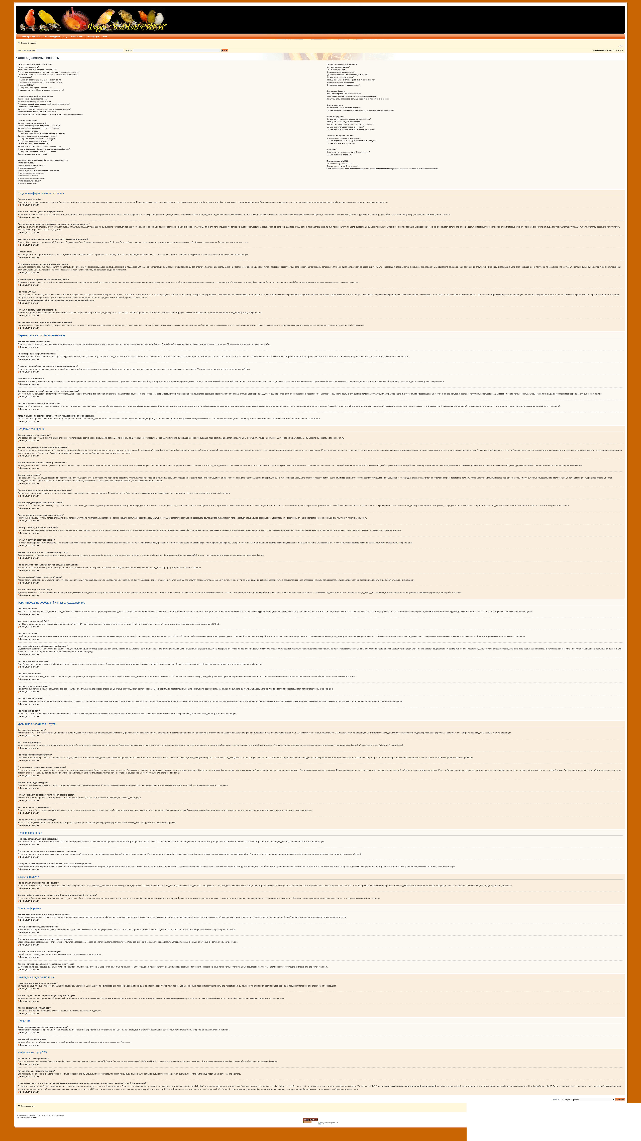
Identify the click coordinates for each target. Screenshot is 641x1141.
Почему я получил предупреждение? (33, 144)
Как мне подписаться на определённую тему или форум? (351, 141)
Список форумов (52, 37)
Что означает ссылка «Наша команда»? (343, 85)
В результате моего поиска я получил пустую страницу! (350, 124)
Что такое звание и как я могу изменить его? (37, 112)
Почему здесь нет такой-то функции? (342, 166)
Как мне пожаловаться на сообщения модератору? (39, 146)
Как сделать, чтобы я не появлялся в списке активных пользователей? (48, 75)
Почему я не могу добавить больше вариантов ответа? (41, 133)
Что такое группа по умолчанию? (341, 82)
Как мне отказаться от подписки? (341, 143)
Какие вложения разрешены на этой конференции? (348, 152)
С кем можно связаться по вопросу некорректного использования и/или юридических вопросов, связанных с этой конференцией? (382, 169)
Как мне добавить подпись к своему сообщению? (39, 128)
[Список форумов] (92, 20)
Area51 (211, 1074)
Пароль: (128, 50)
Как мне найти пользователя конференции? (345, 127)
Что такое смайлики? (27, 168)
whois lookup (197, 1086)
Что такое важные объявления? (31, 173)
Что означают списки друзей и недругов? (344, 108)
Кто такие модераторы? (337, 69)
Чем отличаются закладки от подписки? (343, 138)
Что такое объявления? (28, 176)
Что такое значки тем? (27, 183)
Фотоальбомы (77, 37)
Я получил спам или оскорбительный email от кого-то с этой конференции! (358, 99)
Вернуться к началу (29, 205)
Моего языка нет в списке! (29, 107)
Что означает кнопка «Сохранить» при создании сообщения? (44, 149)
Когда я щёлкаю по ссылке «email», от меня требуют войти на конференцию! (50, 114)
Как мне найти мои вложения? (339, 155)
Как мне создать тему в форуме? (32, 123)
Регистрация (93, 37)
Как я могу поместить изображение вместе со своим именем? (44, 109)
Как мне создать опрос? (28, 131)
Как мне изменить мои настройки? (32, 99)
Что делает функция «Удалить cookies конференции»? (41, 90)
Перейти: (556, 1099)
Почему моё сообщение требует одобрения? (37, 151)
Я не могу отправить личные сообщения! (344, 94)
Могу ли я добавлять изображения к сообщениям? (39, 170)
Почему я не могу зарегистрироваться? (35, 87)
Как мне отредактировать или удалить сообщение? (39, 126)
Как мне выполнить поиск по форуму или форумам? (349, 119)
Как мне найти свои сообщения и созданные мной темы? (351, 129)
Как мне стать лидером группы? (340, 77)
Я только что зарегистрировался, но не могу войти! (39, 80)
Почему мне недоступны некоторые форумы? (37, 139)
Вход (104, 37)
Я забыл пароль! (25, 77)
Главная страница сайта (29, 37)
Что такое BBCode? (26, 163)
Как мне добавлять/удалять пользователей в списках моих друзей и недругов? (360, 110)
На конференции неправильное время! (34, 102)
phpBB (29, 1115)
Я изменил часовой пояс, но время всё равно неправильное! (44, 104)
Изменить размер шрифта (620, 46)
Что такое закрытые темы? (29, 181)
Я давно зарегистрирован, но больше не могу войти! (40, 82)
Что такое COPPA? (26, 85)
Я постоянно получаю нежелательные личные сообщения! (351, 96)
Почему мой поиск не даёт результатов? (344, 122)
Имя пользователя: (26, 50)
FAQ (65, 37)
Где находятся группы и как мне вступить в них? (347, 75)
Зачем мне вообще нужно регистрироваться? (37, 69)
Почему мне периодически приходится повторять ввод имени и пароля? (48, 72)
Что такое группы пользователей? (341, 72)
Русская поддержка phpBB (27, 1117)
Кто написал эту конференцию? (340, 164)
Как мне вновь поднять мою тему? (32, 154)
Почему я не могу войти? (28, 67)
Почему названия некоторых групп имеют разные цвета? (351, 80)
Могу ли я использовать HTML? (31, 165)
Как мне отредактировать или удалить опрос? (37, 136)
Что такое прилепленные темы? (31, 178)
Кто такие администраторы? (338, 67)
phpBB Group (105, 1061)
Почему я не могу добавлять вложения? (35, 141)
